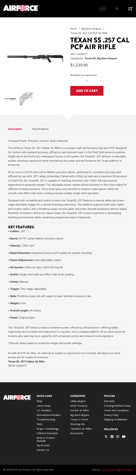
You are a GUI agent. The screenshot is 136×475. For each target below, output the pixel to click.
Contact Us (43, 449)
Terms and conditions (116, 410)
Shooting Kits (77, 424)
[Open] (102, 9)
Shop (39, 401)
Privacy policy (111, 415)
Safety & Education (47, 433)
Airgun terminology (48, 428)
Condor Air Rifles (79, 410)
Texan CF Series (79, 419)
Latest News (44, 405)
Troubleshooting (46, 419)
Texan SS (90, 58)
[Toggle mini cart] (130, 8)
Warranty (109, 401)
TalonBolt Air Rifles (81, 428)
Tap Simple (126, 469)
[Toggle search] (117, 8)
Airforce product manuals (46, 439)
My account (43, 445)
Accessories (76, 433)
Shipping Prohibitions (115, 419)
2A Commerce (109, 469)
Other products (79, 405)
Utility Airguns (78, 401)
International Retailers (49, 415)
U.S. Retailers (44, 410)
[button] (61, 31)
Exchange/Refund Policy (117, 405)
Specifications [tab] (40, 128)
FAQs (39, 424)
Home (73, 28)
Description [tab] (15, 128)
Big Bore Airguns (91, 28)
